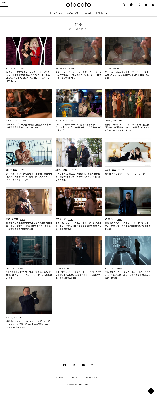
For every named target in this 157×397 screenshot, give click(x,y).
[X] (138, 5)
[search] (124, 5)
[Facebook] (131, 5)
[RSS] (153, 5)
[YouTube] (146, 5)
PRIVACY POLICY (93, 377)
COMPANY (75, 377)
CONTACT (60, 377)
